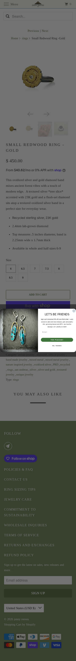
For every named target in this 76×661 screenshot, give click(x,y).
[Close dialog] (74, 311)
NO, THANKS (57, 345)
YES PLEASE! (57, 340)
